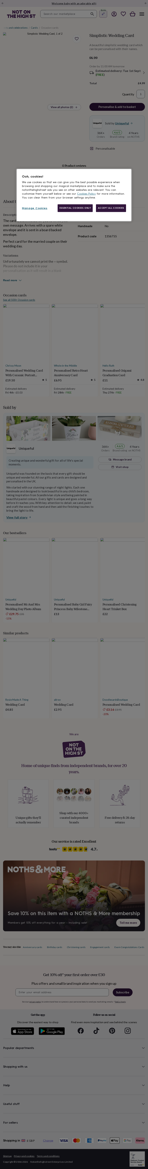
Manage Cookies (34, 208)
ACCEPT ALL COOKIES (111, 208)
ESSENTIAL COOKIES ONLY (75, 208)
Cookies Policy (86, 193)
